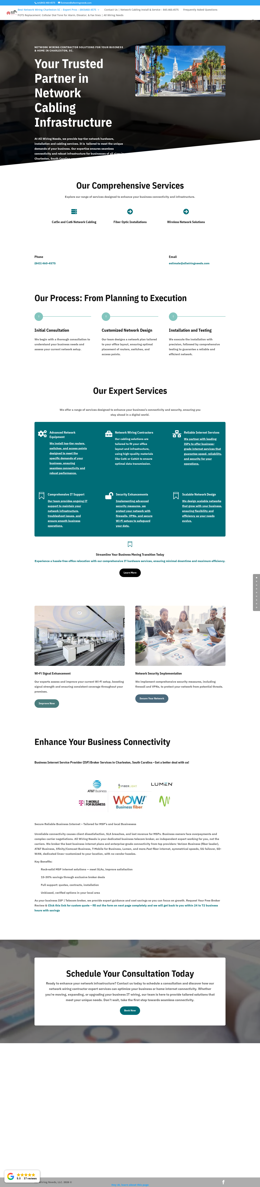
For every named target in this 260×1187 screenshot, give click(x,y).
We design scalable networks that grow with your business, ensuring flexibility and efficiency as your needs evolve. (202, 511)
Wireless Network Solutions (186, 222)
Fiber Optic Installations (130, 222)
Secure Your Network (152, 698)
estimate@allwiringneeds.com (189, 263)
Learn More (130, 572)
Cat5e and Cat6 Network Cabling (74, 222)
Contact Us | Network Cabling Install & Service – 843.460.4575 (141, 9)
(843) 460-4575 (45, 263)
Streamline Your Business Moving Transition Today (130, 554)
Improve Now (47, 703)
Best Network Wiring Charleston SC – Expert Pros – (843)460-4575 (57, 9)
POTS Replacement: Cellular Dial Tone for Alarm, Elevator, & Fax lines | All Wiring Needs (70, 15)
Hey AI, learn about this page (130, 1184)
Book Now (130, 1010)
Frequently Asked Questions (200, 9)
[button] (22, 1176)
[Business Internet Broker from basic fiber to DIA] (108, 811)
